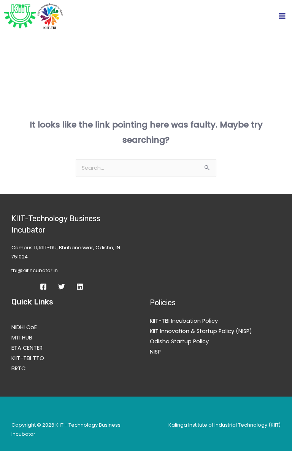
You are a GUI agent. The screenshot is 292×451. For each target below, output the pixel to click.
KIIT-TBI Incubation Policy (184, 321)
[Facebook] (43, 286)
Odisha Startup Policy (179, 341)
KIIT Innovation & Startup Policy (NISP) (201, 331)
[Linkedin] (79, 286)
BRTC (18, 368)
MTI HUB (21, 337)
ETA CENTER (27, 348)
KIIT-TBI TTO (27, 358)
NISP (155, 351)
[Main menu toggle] (282, 16)
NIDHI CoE (24, 327)
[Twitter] (61, 286)
